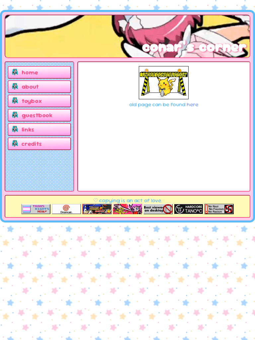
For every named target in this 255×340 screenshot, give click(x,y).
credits (32, 143)
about (30, 86)
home (30, 72)
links (28, 129)
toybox (32, 101)
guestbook (37, 115)
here (192, 104)
